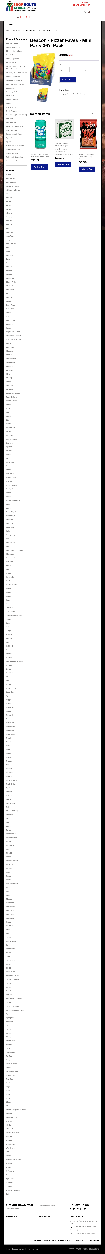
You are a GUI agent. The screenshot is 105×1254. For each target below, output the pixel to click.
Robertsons (10, 910)
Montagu (9, 761)
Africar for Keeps (12, 186)
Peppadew (10, 845)
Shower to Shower (12, 979)
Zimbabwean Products (14, 161)
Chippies (9, 366)
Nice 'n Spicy (11, 803)
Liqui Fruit (9, 673)
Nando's (9, 792)
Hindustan (10, 554)
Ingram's (9, 592)
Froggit (8, 497)
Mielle (8, 746)
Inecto (8, 589)
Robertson (10, 903)
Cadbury (9, 316)
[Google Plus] (81, 1208)
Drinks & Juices (12, 100)
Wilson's (9, 1156)
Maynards (9, 715)
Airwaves (9, 194)
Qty (60, 70)
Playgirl (9, 853)
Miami (8, 742)
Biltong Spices (11, 62)
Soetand (9, 995)
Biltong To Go (11, 282)
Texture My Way (12, 1071)
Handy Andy (10, 535)
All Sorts (9, 205)
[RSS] (85, 1208)
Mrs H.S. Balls (11, 784)
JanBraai (9, 608)
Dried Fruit (10, 96)
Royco (8, 933)
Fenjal (8, 470)
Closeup (9, 378)
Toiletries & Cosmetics (14, 157)
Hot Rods (9, 562)
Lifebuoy (9, 665)
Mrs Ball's (9, 776)
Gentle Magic (11, 516)
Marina (8, 711)
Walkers (9, 1137)
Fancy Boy (10, 462)
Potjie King (10, 864)
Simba (8, 983)
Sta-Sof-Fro (10, 1029)
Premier (9, 868)
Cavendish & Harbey (13, 336)
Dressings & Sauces (13, 92)
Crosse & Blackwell (13, 393)
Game (8, 508)
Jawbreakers (11, 612)
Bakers (9, 251)
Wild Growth (10, 1148)
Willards (9, 1152)
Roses (8, 922)
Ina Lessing (10, 577)
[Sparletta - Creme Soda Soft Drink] (40, 134)
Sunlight (9, 1045)
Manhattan (10, 707)
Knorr (8, 642)
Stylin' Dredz (10, 1041)
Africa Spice (10, 178)
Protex (8, 880)
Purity (8, 887)
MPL (7, 765)
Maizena (9, 703)
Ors (7, 822)
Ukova (8, 1102)
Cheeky (9, 355)
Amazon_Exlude (12, 43)
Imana (8, 573)
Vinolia (8, 1125)
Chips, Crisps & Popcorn (15, 84)
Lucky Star (10, 692)
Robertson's (10, 907)
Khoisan (9, 638)
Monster (9, 757)
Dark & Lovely (11, 401)
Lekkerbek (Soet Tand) (14, 661)
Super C (9, 1048)
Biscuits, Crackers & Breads (16, 73)
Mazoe (8, 719)
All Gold (9, 198)
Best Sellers (17, 30)
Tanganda (9, 1060)
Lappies (9, 657)
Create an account (81, 5)
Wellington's (10, 1144)
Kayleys (9, 634)
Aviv (7, 247)
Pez (7, 849)
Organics (9, 815)
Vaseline (9, 1121)
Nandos (9, 795)
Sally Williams (11, 941)
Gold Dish (9, 523)
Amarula (9, 221)
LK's (7, 677)
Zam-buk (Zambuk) (13, 1190)
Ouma (8, 826)
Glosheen (9, 520)
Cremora (9, 389)
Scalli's (8, 956)
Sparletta (9, 1014)
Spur (8, 1025)
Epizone (9, 451)
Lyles (8, 696)
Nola (7, 807)
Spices (8, 142)
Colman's (9, 385)
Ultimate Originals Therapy (16, 1110)
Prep (8, 872)
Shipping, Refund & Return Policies (52, 1240)
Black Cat (9, 286)
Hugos (8, 566)
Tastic (8, 1068)
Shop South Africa (12, 976)
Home (8, 30)
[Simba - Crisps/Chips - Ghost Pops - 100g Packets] (88, 134)
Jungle (8, 631)
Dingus (8, 416)
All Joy (8, 201)
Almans (9, 213)
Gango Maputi (11, 512)
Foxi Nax (9, 481)
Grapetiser (10, 527)
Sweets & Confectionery (15, 146)
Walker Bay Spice (12, 1133)
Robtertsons (10, 914)
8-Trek (8, 175)
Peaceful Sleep (11, 838)
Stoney (8, 1037)
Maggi (8, 700)
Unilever (9, 1114)
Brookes (9, 301)
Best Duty (9, 267)
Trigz (8, 1087)
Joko (8, 623)
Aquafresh (10, 236)
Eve (7, 458)
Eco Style (9, 435)
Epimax (9, 447)
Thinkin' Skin (10, 1075)
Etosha (8, 454)
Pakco (8, 830)
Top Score (9, 1083)
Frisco (8, 493)
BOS (7, 293)
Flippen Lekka (11, 477)
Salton (8, 953)
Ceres (8, 343)
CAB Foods (10, 309)
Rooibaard (10, 918)
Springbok (10, 1018)
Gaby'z (8, 504)
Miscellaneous (11, 130)
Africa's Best (11, 182)
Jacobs (9, 604)
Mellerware (10, 723)
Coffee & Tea (10, 88)
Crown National (11, 397)
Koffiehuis (10, 646)
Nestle (8, 799)
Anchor (9, 228)
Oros (8, 818)
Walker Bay (10, 1129)
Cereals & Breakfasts (14, 80)
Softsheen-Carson (12, 1006)
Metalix (8, 738)
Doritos (9, 424)
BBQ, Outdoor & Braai (14, 51)
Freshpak (9, 489)
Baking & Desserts (13, 47)
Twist (8, 1098)
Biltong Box (10, 278)
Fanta (8, 466)
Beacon (9, 263)
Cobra (8, 382)
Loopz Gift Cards (12, 688)
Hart (7, 539)
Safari (8, 937)
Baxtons (9, 259)
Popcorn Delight (12, 861)
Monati (8, 753)
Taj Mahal (9, 1056)
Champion (10, 347)
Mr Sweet (9, 772)
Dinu (7, 420)
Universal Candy (12, 1117)
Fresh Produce (11, 111)
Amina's (9, 224)
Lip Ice (8, 669)
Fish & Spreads (11, 107)
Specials (9, 138)
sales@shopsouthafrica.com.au (83, 1230)
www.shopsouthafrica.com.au (85, 1233)
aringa (8, 240)
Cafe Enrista (10, 320)
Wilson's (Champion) (13, 1159)
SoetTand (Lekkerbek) (14, 999)
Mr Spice (9, 769)
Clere (8, 374)
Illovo (8, 569)
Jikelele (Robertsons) (14, 615)
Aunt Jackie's (11, 244)
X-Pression (10, 1171)
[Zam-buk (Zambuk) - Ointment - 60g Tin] (64, 129)
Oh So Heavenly (12, 811)
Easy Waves (10, 428)
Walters (9, 1140)
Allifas (8, 209)
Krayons (9, 654)
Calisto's (9, 324)
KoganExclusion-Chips (14, 126)
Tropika (9, 1094)
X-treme (9, 1175)
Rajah (8, 895)
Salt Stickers (10, 949)
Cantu (8, 328)
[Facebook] (70, 1208)
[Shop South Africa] (21, 6)
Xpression (10, 1179)
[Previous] (92, 114)
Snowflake (10, 991)
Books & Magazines (13, 77)
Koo (7, 650)
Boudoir (9, 297)
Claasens (9, 370)
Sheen (8, 964)
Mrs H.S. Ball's (11, 780)
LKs (7, 680)
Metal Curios (10, 734)
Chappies (9, 351)
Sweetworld (10, 1052)
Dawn (8, 408)
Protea (8, 876)
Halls (8, 531)
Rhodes (9, 899)
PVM (7, 891)
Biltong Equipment (12, 59)
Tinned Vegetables (12, 153)
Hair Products (11, 123)
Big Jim (9, 274)
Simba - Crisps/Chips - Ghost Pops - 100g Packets (87, 157)
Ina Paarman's (11, 585)
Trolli (8, 1091)
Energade (9, 443)
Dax (7, 412)
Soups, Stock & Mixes (14, 134)
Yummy (9, 1186)
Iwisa (8, 600)
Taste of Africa (11, 1064)
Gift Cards (10, 119)
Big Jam (9, 270)
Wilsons (9, 1163)
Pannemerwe (11, 834)
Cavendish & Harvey (13, 339)
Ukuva (8, 1106)
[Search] (89, 12)
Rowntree (9, 926)
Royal (8, 930)
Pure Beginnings (12, 884)
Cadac (8, 313)
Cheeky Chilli (11, 359)
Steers (8, 1033)
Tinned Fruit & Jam (13, 149)
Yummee (9, 1182)
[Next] (98, 114)
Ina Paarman (10, 581)
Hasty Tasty (10, 543)
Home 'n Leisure (12, 558)
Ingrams (9, 596)
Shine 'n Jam (10, 972)
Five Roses (10, 474)
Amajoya (9, 217)
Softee (8, 1002)
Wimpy (8, 1167)
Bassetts (9, 255)
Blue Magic (10, 290)
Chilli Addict (10, 362)
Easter (8, 103)
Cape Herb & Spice (13, 332)
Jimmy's (9, 619)
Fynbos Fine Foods (13, 500)
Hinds (8, 546)
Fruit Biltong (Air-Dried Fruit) (16, 115)
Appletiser (10, 232)
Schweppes (10, 960)
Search (79, 1240)
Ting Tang (9, 1079)
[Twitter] (74, 1208)
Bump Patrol (10, 305)
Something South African (15, 1010)
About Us (94, 1240)
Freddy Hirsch (11, 485)
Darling (8, 405)
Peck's (8, 841)
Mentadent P (10, 726)
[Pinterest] (77, 1208)
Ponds (8, 857)
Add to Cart (67, 80)
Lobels (8, 684)
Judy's (8, 627)
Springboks (10, 1022)
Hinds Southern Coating (14, 550)
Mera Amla (10, 730)
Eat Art (8, 431)
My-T (8, 788)
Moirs (8, 749)
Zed (7, 1194)
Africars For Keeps (13, 190)
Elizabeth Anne (11, 439)
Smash (8, 987)
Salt (7, 945)
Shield (8, 968)
